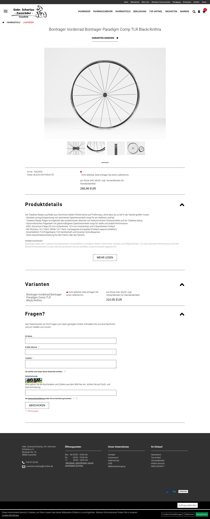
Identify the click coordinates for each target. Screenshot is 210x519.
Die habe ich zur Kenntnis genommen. (48, 398)
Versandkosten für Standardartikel (122, 295)
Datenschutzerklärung (36, 398)
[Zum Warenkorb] (203, 12)
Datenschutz (113, 460)
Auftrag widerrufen (188, 505)
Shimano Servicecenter (161, 2)
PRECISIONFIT (158, 466)
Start (126, 2)
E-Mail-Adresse (31, 347)
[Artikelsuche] (194, 12)
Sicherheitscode (31, 376)
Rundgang (177, 2)
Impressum (113, 457)
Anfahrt (196, 2)
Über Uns (145, 2)
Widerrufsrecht (158, 463)
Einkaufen (187, 2)
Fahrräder (84, 11)
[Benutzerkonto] (199, 11)
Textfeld (28, 358)
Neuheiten (171, 11)
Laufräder (28, 22)
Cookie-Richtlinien (10, 515)
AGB (110, 463)
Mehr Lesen (105, 257)
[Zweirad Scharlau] (29, 11)
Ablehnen (189, 514)
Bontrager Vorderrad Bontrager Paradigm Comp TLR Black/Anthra (105, 29)
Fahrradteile (123, 11)
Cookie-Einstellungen (172, 514)
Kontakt (111, 454)
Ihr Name (28, 336)
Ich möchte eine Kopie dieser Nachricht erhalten (43, 372)
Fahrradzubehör (103, 11)
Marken (184, 11)
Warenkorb (135, 2)
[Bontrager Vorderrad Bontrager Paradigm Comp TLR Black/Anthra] (105, 93)
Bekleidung (139, 11)
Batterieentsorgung (116, 466)
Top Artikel (155, 11)
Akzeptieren (201, 514)
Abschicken (37, 405)
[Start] (3, 22)
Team (204, 2)
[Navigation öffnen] (5, 11)
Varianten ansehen (103, 38)
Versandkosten (158, 460)
